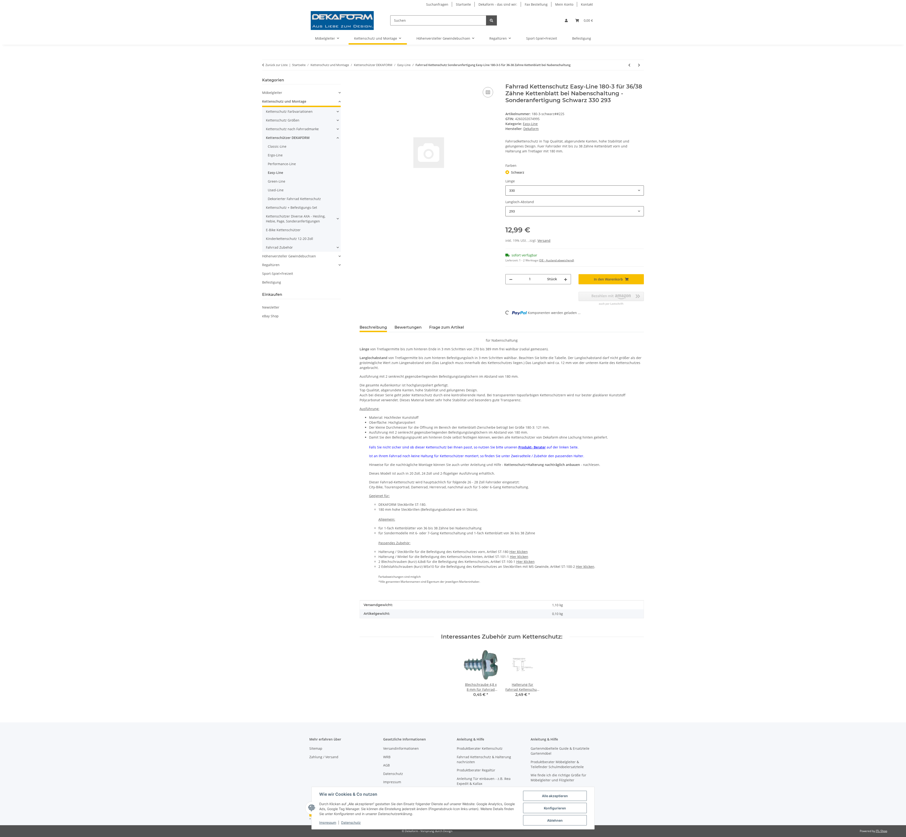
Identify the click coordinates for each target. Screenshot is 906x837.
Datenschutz (351, 822)
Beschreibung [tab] (373, 327)
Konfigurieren (555, 808)
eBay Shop (270, 316)
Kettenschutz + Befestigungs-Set (291, 207)
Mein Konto (564, 4)
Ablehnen (555, 820)
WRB (386, 757)
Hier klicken (518, 551)
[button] (566, 20)
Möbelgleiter (272, 92)
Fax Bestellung (536, 4)
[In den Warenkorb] (363, 80)
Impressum (327, 822)
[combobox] (574, 190)
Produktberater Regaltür (476, 770)
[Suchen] (491, 20)
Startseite (463, 4)
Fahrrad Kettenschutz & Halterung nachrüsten (484, 759)
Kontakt (587, 4)
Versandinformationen (401, 748)
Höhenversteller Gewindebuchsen (289, 256)
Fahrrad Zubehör (279, 247)
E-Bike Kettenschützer (283, 230)
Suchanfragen (437, 4)
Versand (543, 240)
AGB (386, 765)
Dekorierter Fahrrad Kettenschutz (294, 199)
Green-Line (276, 181)
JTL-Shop (881, 831)
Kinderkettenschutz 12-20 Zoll (289, 238)
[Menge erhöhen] (565, 279)
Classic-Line (277, 146)
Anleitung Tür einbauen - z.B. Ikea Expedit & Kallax (484, 781)
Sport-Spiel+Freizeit (277, 273)
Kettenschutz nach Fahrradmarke (292, 129)
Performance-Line (282, 164)
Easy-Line (530, 123)
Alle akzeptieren (555, 796)
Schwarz (517, 172)
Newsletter (270, 307)
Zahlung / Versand (323, 757)
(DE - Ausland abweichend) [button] (556, 260)
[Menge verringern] (511, 279)
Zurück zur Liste (276, 65)
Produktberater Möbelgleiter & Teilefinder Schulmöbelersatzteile (557, 764)
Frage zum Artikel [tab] (446, 327)
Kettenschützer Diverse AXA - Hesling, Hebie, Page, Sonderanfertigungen (295, 218)
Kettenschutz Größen (282, 120)
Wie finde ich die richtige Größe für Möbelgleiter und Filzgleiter (558, 777)
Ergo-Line (275, 155)
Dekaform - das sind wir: (497, 4)
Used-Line (276, 190)
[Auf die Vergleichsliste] (488, 92)
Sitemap (315, 748)
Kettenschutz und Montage (284, 101)
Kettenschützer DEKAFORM (288, 137)
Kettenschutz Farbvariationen (289, 111)
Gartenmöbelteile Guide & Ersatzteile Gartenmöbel (560, 751)
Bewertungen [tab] (408, 327)
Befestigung (271, 282)
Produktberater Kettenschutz (480, 748)
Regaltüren (271, 265)
